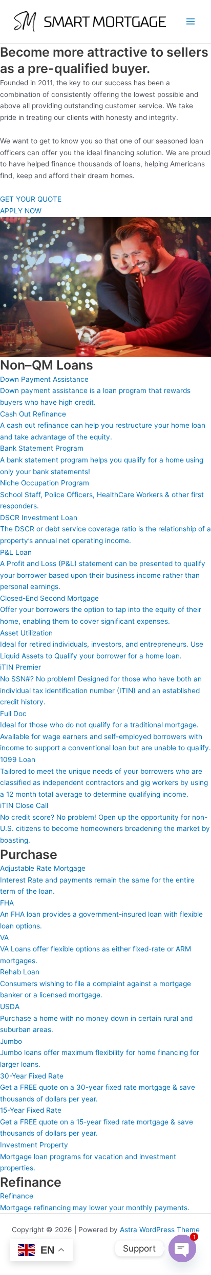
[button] (100, 609)
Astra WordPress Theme (160, 1229)
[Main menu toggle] (190, 21)
